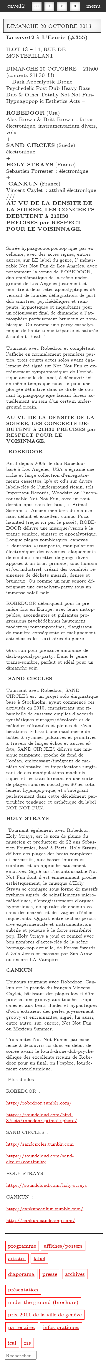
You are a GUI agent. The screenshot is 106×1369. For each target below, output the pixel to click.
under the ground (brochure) (43, 1301)
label (39, 1257)
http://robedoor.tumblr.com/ (39, 1102)
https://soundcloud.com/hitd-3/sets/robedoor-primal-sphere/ (41, 1117)
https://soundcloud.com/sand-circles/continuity (40, 1158)
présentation (23, 1289)
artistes (17, 1257)
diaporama (21, 1273)
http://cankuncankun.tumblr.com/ (44, 1208)
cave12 (16, 5)
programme (22, 1245)
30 (36, 6)
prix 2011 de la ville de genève (45, 1314)
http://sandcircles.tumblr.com (40, 1143)
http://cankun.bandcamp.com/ (40, 1220)
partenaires (21, 1326)
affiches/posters (63, 1245)
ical (12, 1342)
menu (93, 5)
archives (75, 1273)
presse (49, 1273)
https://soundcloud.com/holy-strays (46, 1184)
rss (27, 1342)
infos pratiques (61, 1326)
